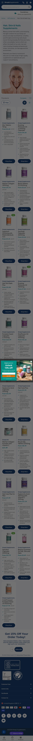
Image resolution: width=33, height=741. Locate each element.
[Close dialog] (31, 361)
